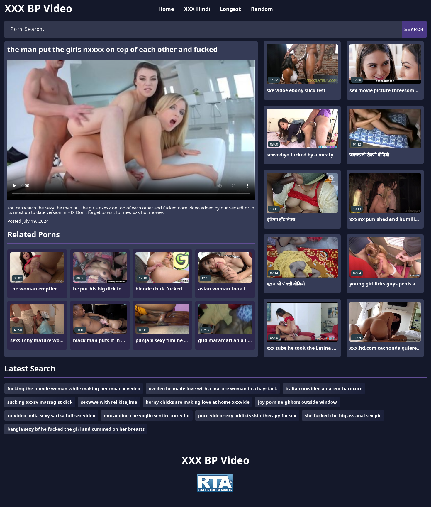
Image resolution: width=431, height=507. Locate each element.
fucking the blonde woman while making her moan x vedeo (73, 388)
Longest (230, 8)
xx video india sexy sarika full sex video (51, 415)
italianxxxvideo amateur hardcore (324, 388)
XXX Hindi (197, 8)
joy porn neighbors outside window (297, 402)
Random (262, 8)
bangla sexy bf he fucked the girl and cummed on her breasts (76, 429)
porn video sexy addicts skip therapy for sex (247, 415)
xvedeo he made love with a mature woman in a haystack (213, 388)
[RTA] (215, 490)
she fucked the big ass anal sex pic (343, 415)
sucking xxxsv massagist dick (39, 402)
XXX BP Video (38, 8)
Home (166, 8)
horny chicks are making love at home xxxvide (198, 402)
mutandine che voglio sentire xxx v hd (147, 415)
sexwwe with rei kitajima (109, 402)
